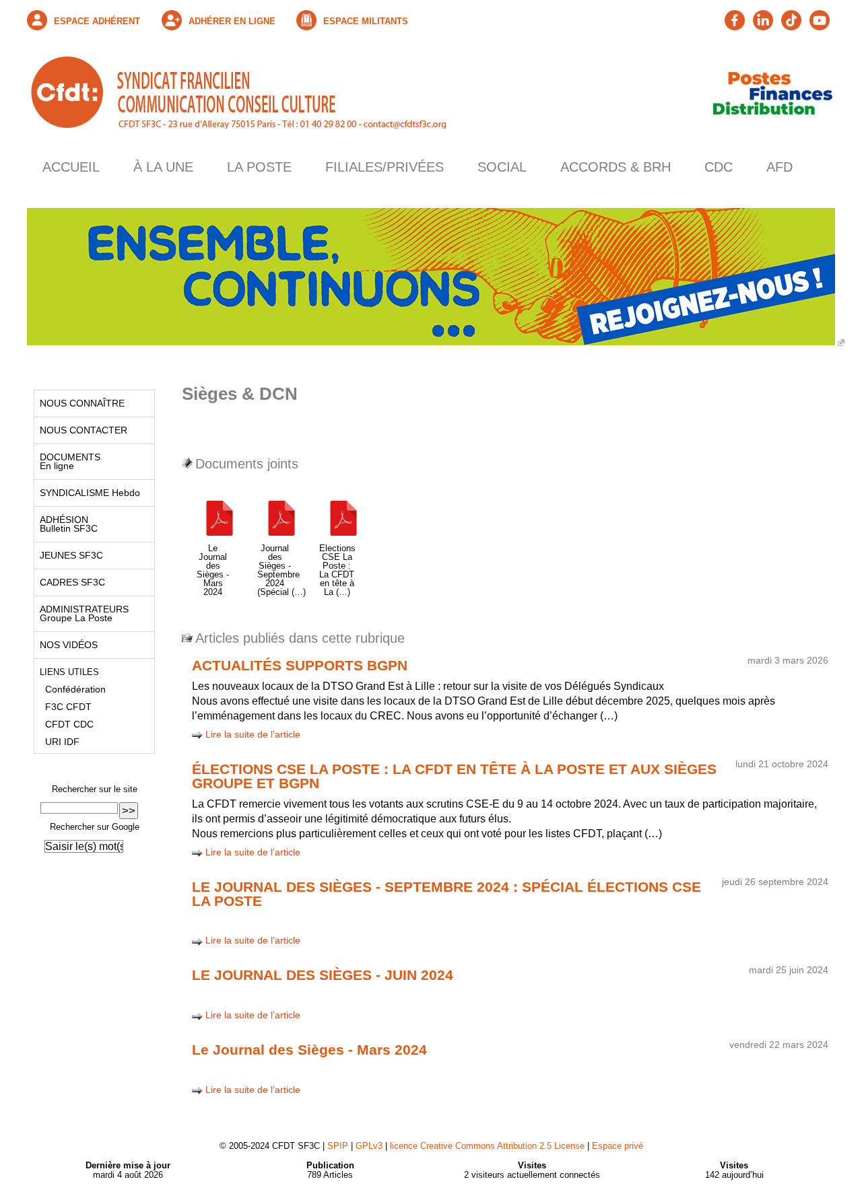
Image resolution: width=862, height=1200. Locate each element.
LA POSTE (259, 167)
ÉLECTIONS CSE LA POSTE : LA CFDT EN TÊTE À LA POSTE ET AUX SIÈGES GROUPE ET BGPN (454, 776)
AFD (779, 167)
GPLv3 (369, 1146)
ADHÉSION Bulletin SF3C (66, 524)
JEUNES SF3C (68, 555)
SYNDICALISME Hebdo (87, 492)
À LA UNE (163, 167)
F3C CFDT (63, 706)
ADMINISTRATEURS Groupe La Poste (81, 613)
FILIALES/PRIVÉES (384, 167)
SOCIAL (502, 167)
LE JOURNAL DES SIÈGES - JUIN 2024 (322, 975)
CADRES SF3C (69, 582)
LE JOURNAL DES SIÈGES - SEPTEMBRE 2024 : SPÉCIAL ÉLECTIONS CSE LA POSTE (446, 894)
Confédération (70, 689)
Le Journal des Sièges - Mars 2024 (309, 1049)
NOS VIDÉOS (66, 644)
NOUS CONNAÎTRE (79, 403)
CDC (718, 167)
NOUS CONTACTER (80, 430)
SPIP (337, 1146)
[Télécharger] (219, 539)
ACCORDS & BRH (615, 167)
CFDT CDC (64, 724)
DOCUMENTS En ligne (67, 461)
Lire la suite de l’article (252, 734)
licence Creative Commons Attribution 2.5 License (487, 1146)
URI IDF (56, 741)
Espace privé (617, 1146)
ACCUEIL (71, 167)
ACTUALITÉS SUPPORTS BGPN (299, 665)
